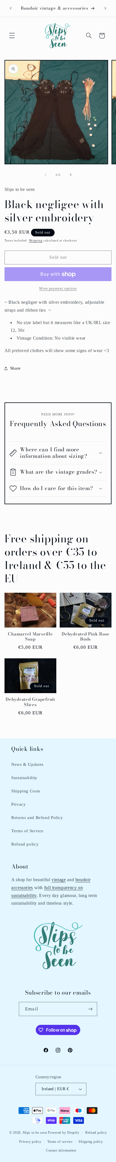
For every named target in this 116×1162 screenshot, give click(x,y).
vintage (59, 879)
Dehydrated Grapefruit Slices (30, 702)
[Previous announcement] (11, 8)
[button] (11, 35)
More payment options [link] (58, 288)
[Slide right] (70, 175)
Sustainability (24, 777)
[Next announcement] (105, 8)
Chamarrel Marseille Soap (30, 636)
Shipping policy (91, 1141)
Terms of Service (27, 831)
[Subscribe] (90, 1009)
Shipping (36, 240)
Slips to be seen (35, 1132)
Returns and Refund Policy (37, 817)
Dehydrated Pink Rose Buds (86, 636)
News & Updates (27, 764)
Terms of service (60, 1141)
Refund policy (25, 844)
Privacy (18, 804)
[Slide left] (45, 175)
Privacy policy (30, 1141)
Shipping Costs (25, 791)
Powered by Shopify (63, 1132)
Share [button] (15, 368)
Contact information (61, 1150)
